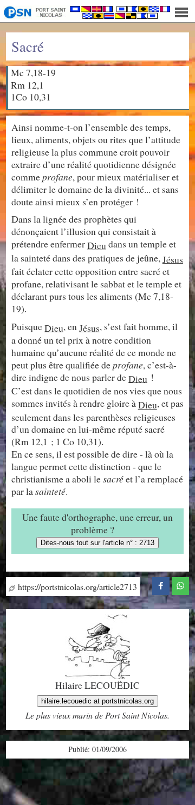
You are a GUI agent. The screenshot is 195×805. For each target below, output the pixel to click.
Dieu (96, 245)
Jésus (172, 258)
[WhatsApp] (180, 584)
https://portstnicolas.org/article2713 (76, 586)
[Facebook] (161, 584)
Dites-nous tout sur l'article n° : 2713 (97, 543)
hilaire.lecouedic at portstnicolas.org (97, 701)
